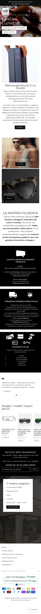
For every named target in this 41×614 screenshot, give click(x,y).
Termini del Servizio (9, 558)
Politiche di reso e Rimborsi (12, 554)
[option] (20, 3)
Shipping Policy (8, 561)
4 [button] (28, 37)
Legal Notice (6, 564)
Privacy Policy (7, 551)
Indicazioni (13, 507)
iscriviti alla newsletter (13, 571)
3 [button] (23, 37)
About (4, 547)
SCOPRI (20, 127)
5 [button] (23, 395)
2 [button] (18, 37)
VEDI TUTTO (9, 32)
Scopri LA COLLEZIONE (14, 28)
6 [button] (25, 395)
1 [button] (13, 37)
